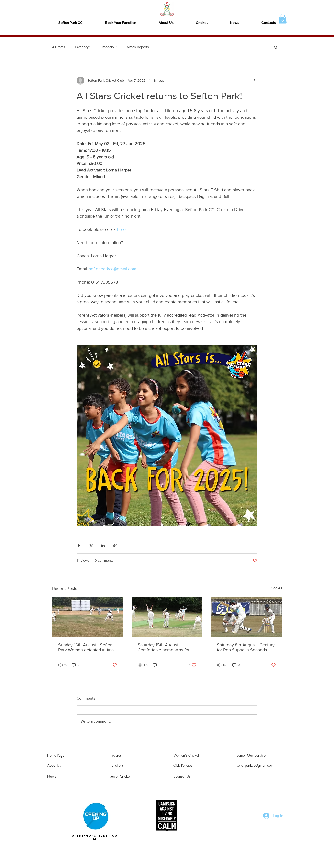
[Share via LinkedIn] (102, 545)
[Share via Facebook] (79, 545)
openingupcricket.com (95, 837)
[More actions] (254, 81)
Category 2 (108, 47)
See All (276, 588)
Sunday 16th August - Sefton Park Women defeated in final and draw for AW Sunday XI (86, 647)
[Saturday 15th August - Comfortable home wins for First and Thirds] (167, 617)
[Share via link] (114, 545)
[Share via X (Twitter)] (91, 545)
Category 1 (83, 47)
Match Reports (138, 47)
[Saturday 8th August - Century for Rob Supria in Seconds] (246, 617)
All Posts (58, 47)
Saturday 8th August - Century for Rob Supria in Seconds (246, 647)
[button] (202, 23)
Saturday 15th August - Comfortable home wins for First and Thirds (163, 647)
